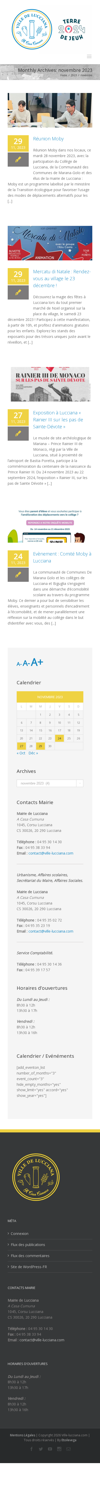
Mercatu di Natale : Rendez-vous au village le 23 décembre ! (62, 278)
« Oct (21, 752)
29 (40, 746)
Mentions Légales (22, 1435)
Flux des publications (28, 1244)
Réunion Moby (48, 138)
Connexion (19, 1233)
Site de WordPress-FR (29, 1266)
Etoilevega (69, 1440)
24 (59, 738)
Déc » (33, 752)
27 (21, 746)
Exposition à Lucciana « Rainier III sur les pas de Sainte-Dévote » (58, 419)
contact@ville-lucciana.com (50, 853)
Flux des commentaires (30, 1255)
